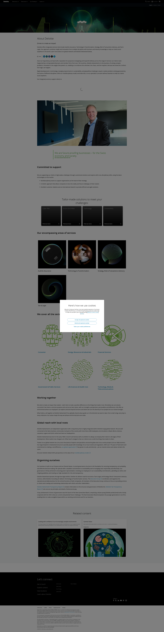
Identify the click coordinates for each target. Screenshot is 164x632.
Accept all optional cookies (82, 319)
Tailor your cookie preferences (82, 326)
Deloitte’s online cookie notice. (89, 313)
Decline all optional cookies (82, 323)
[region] (82, 316)
